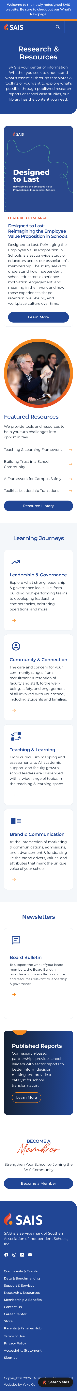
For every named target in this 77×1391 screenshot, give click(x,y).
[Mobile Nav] (70, 27)
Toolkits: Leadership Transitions (31, 490)
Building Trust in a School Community (26, 464)
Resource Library (38, 506)
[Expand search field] (57, 27)
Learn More (38, 317)
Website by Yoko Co (19, 1384)
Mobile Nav (70, 27)
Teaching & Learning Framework (33, 449)
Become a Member (38, 1183)
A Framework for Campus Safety (32, 479)
